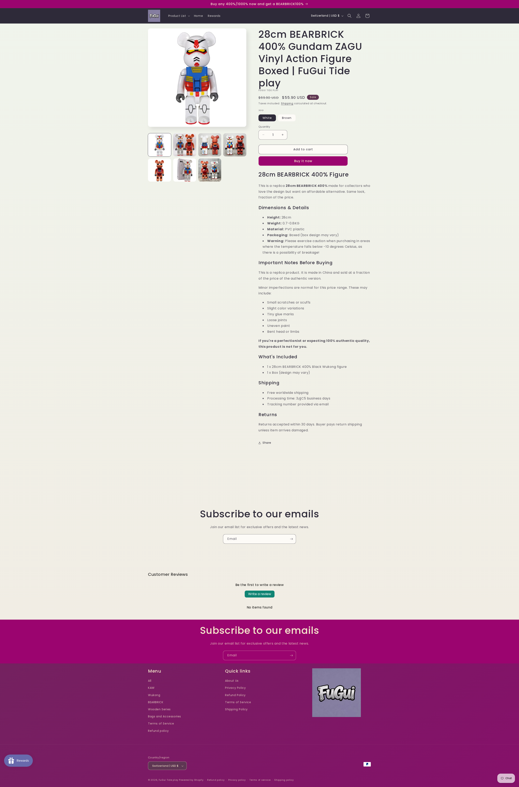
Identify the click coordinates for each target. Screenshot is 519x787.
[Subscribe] (291, 539)
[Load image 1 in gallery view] (159, 144)
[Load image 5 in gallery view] (159, 170)
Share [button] (267, 443)
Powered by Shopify (191, 780)
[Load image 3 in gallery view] (209, 144)
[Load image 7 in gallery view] (209, 170)
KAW (151, 688)
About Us (232, 681)
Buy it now (303, 161)
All (149, 681)
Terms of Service (161, 723)
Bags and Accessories (164, 716)
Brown (287, 118)
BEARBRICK (155, 702)
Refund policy (158, 731)
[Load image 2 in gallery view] (184, 144)
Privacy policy (237, 780)
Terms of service (259, 780)
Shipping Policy (236, 709)
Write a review (259, 594)
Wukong (154, 695)
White (267, 118)
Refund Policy (235, 695)
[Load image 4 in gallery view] (234, 144)
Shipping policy (284, 780)
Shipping (287, 103)
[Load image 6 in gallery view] (184, 170)
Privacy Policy (235, 688)
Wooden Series (159, 709)
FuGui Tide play (168, 780)
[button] (179, 16)
